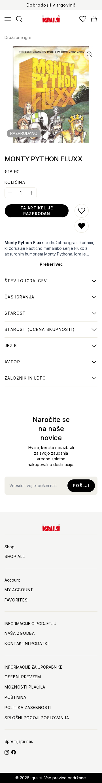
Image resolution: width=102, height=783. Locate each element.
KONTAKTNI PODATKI (27, 643)
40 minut (19, 299)
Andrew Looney (22, 364)
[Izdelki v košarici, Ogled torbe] (94, 19)
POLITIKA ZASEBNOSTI (28, 707)
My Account (19, 589)
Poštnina (15, 697)
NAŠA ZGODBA (20, 633)
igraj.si (36, 777)
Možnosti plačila (25, 687)
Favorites (16, 599)
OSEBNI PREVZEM (23, 676)
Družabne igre (18, 37)
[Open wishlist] (82, 19)
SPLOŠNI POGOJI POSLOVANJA (37, 717)
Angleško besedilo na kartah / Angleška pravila (47, 348)
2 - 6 (26, 283)
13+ (15, 316)
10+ (40, 332)
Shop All (15, 556)
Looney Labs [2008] (26, 381)
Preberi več (51, 264)
